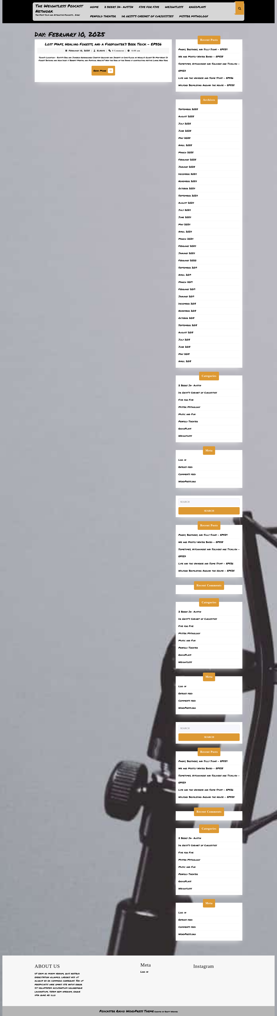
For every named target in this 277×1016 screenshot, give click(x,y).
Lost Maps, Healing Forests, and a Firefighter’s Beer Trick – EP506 (103, 44)
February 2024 (187, 246)
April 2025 (185, 145)
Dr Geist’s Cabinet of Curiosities (147, 16)
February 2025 (187, 159)
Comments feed (187, 474)
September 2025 (188, 109)
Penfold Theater (103, 16)
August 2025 (186, 116)
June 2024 (184, 217)
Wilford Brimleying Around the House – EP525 (206, 85)
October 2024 (186, 188)
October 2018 (186, 318)
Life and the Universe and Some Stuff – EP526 (205, 78)
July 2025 (184, 123)
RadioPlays (197, 7)
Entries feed (185, 467)
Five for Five (149, 7)
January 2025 (186, 167)
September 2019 (187, 267)
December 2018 (187, 303)
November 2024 (187, 181)
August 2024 (186, 203)
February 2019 (186, 289)
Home (94, 7)
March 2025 (185, 152)
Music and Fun (186, 414)
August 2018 (185, 332)
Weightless (174, 7)
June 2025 (184, 131)
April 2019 (184, 275)
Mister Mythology (193, 16)
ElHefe (101, 50)
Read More (104, 71)
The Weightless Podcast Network (59, 8)
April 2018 (184, 361)
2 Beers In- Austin (118, 7)
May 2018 (183, 354)
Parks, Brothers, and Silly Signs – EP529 (202, 49)
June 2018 (184, 347)
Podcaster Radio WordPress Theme (126, 1011)
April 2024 (185, 231)
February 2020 (187, 260)
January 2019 (186, 296)
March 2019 (185, 282)
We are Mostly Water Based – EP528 (200, 56)
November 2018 (187, 311)
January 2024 (186, 253)
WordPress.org (187, 481)
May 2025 (184, 138)
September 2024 (188, 195)
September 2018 (187, 325)
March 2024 (185, 239)
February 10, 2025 (79, 50)
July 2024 (184, 210)
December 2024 (187, 174)
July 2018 (184, 339)
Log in (182, 460)
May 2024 (184, 224)
